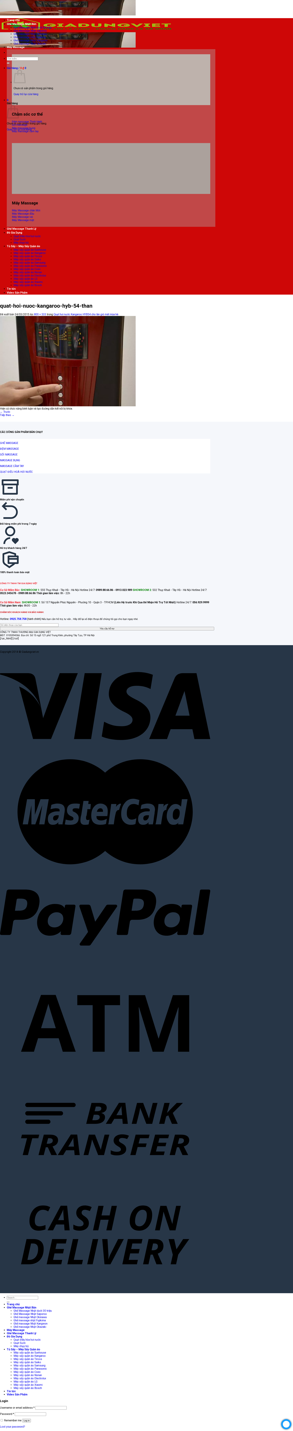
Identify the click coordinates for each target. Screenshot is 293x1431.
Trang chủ (13, 20)
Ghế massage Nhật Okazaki (30, 43)
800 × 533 (40, 314)
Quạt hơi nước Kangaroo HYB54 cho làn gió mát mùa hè (86, 314)
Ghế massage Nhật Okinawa (30, 34)
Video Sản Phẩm (17, 292)
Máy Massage (16, 47)
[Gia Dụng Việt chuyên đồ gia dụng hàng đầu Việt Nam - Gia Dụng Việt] (86, 30)
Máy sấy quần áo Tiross (28, 256)
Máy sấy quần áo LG (25, 278)
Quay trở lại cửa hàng (26, 94)
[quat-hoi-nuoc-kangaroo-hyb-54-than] (68, 405)
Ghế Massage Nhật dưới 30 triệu (33, 27)
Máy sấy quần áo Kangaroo (30, 253)
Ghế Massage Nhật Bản (21, 24)
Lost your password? (12, 1426)
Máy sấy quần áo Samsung (29, 262)
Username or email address (17, 1407)
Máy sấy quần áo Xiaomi (28, 282)
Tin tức (11, 288)
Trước (5, 411)
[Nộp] (8, 63)
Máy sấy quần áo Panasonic (30, 265)
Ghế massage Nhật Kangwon (30, 40)
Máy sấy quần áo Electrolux (30, 275)
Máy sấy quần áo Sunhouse (30, 249)
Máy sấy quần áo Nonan (28, 272)
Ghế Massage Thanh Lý (21, 228)
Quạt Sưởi (19, 239)
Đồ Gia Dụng (14, 232)
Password (7, 1414)
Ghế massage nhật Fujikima (30, 37)
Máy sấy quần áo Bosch (28, 285)
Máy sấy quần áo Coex (27, 269)
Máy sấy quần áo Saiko (27, 259)
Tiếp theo (7, 415)
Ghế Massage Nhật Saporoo (30, 30)
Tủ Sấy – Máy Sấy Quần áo (23, 246)
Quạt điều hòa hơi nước (27, 236)
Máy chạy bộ (21, 242)
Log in (27, 1420)
